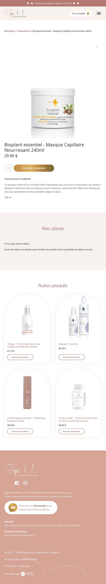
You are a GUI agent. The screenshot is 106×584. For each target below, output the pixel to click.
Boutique (9, 31)
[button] (96, 46)
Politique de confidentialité (20, 559)
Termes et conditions (17, 566)
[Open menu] (99, 13)
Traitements (23, 31)
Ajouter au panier (33, 168)
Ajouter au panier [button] (20, 357)
